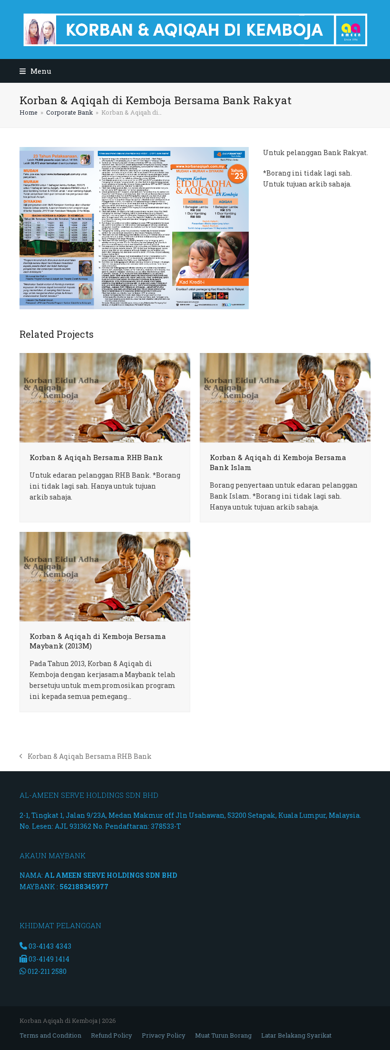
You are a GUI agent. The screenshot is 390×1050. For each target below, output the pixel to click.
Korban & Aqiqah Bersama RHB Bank (96, 457)
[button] (35, 71)
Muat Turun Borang (223, 1035)
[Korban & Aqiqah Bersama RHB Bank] (105, 397)
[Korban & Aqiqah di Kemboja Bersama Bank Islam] (285, 397)
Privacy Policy (163, 1035)
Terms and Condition (50, 1035)
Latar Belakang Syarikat (296, 1035)
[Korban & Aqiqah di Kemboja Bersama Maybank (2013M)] (105, 575)
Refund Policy (111, 1035)
